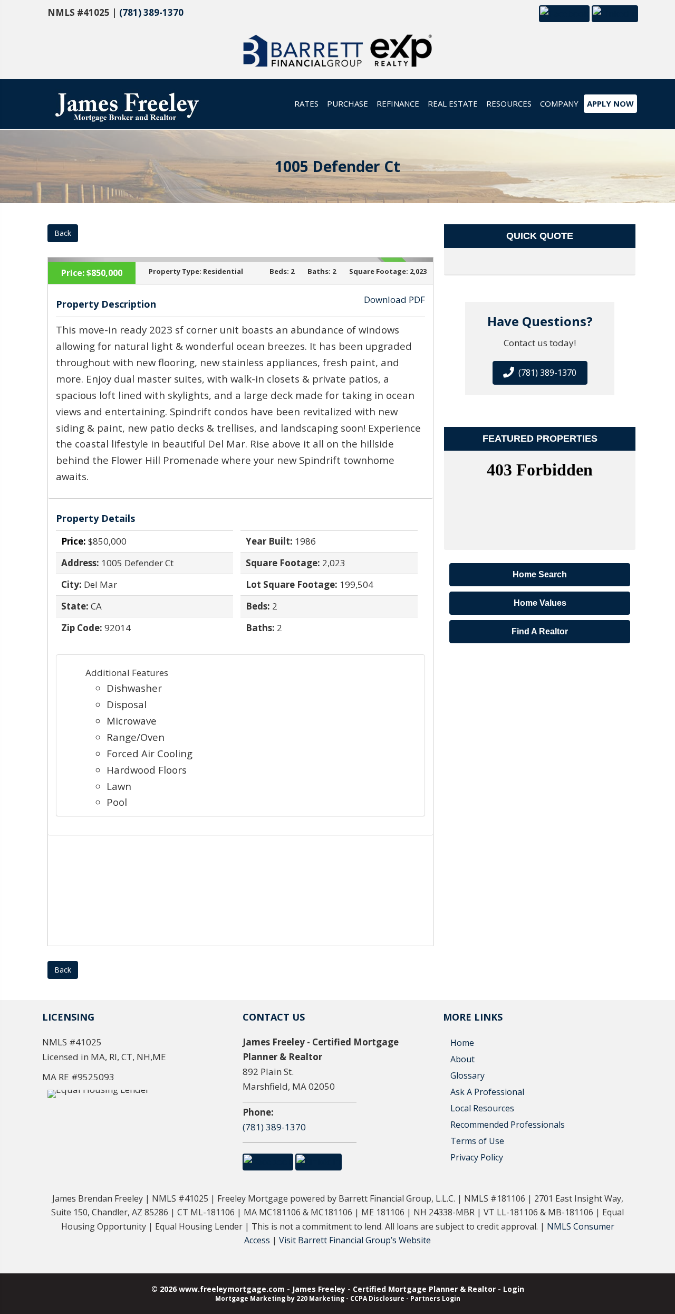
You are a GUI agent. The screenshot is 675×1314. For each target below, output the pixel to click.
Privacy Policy (476, 1157)
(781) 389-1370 (151, 12)
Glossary (467, 1075)
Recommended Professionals (507, 1124)
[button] (564, 13)
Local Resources (482, 1108)
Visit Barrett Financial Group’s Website (355, 1240)
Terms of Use (477, 1141)
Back (62, 233)
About (462, 1059)
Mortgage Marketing (250, 1298)
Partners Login (435, 1298)
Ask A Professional (487, 1092)
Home (462, 1043)
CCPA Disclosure (377, 1298)
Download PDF (394, 299)
